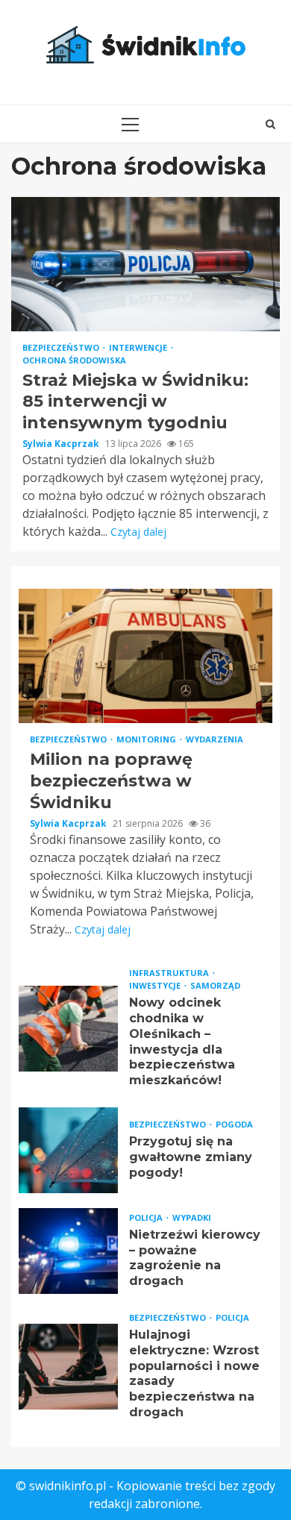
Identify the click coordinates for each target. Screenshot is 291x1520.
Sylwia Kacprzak (61, 443)
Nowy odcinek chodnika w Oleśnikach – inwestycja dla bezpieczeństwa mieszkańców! (68, 1029)
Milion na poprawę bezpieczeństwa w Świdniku (145, 656)
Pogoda (234, 1124)
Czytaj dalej (138, 532)
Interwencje (139, 347)
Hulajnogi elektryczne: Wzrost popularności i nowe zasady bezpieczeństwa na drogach (68, 1367)
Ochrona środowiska (74, 360)
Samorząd (215, 985)
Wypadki (191, 1217)
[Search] (270, 124)
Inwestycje (156, 985)
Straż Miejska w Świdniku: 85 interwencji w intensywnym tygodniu (145, 264)
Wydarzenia (214, 739)
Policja (147, 1217)
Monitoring (147, 739)
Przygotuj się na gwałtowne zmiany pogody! (68, 1150)
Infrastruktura (170, 973)
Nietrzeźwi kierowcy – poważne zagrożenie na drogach (68, 1251)
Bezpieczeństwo (61, 347)
